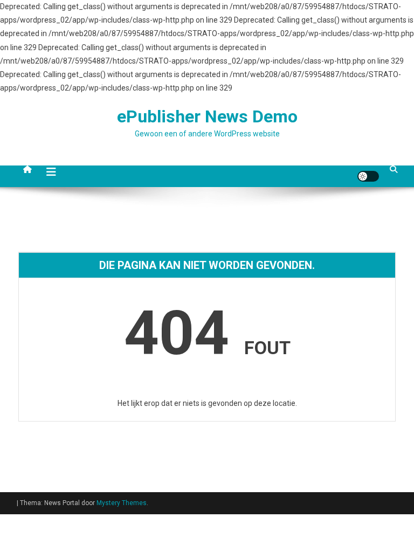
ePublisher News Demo (207, 116)
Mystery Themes (121, 503)
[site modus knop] (368, 176)
